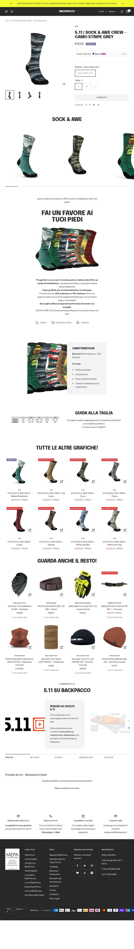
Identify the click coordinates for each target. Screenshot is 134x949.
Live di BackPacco (33, 882)
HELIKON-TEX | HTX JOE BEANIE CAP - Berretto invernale (83, 662)
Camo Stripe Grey (85, 73)
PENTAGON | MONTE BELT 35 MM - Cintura (51, 607)
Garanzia (85, 322)
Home (7, 21)
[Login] (122, 11)
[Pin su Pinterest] (89, 105)
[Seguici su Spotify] (91, 872)
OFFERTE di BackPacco (30, 865)
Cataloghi (53, 866)
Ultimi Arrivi (30, 855)
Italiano (112, 11)
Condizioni (54, 894)
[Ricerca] (12, 11)
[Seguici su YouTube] (77, 872)
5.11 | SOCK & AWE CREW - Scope (20, 543)
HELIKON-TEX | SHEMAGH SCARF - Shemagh (19, 607)
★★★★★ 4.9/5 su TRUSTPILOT (57, 861)
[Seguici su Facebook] (77, 865)
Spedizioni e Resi (63, 322)
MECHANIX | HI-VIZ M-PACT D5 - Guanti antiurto (83, 607)
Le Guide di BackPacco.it (30, 877)
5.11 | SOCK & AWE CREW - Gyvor (83, 494)
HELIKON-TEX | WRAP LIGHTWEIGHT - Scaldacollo (51, 660)
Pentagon (51, 603)
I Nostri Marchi (31, 871)
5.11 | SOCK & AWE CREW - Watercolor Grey (115, 543)
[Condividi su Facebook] (86, 105)
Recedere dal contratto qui (55, 880)
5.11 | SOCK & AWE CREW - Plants (115, 494)
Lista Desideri (31, 859)
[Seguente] (128, 728)
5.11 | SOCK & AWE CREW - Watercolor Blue (83, 543)
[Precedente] (128, 720)
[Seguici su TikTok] (84, 872)
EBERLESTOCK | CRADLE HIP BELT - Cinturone (114, 607)
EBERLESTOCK (114, 603)
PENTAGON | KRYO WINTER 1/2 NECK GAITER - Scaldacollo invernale (19, 662)
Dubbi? (43, 322)
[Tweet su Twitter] (94, 105)
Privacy (52, 890)
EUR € (101, 11)
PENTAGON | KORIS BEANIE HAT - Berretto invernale (114, 660)
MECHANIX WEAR (83, 603)
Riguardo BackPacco (58, 855)
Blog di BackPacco (33, 886)
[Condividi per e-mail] (98, 105)
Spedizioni (54, 886)
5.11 (76, 26)
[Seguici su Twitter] (84, 865)
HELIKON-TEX (19, 603)
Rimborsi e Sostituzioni (54, 872)
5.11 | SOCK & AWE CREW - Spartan (51, 543)
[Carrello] (127, 11)
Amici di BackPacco (33, 891)
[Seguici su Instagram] (91, 865)
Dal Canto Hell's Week (34, 895)
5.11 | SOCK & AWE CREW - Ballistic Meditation (20, 494)
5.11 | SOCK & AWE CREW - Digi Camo (51, 494)
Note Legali (54, 898)
